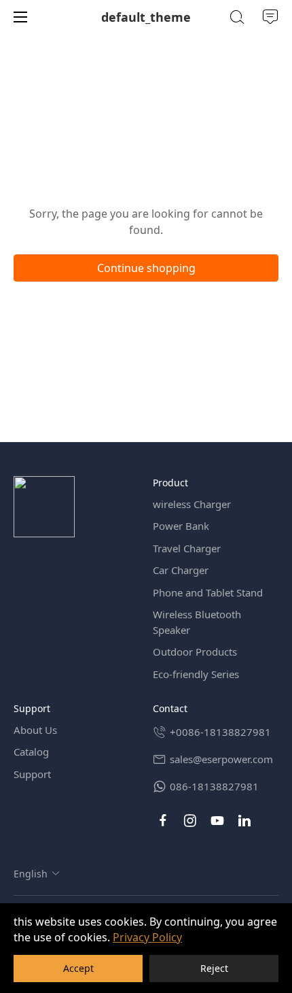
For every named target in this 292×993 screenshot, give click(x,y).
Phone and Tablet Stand (208, 592)
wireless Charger (192, 504)
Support (32, 774)
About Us (35, 730)
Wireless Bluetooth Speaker (197, 622)
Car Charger (180, 570)
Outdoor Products (195, 651)
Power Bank (181, 526)
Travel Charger (187, 548)
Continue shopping (146, 267)
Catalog (31, 751)
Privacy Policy (147, 937)
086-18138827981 (214, 786)
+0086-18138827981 (220, 732)
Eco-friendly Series (196, 674)
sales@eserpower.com (221, 759)
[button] (37, 873)
